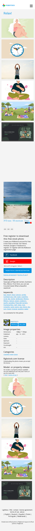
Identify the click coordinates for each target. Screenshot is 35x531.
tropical (14, 309)
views (9, 221)
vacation (21, 309)
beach (9, 295)
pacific (6, 303)
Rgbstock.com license (14, 358)
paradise (12, 303)
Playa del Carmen (21, 303)
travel (9, 309)
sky (29, 307)
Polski (28, 514)
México (6, 301)
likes (27, 221)
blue (13, 295)
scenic (17, 307)
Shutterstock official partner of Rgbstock (12, 522)
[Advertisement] (17, 162)
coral (5, 299)
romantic (7, 307)
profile (14, 325)
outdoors (23, 301)
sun (5, 309)
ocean (17, 301)
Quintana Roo (8, 305)
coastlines (7, 354)
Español (21, 514)
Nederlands (21, 516)
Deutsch (14, 514)
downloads (19, 221)
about (22, 512)
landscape (19, 299)
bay (5, 295)
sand (12, 307)
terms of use (13, 375)
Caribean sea (8, 297)
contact (15, 510)
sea (21, 307)
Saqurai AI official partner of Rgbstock (23, 522)
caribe (24, 295)
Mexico (26, 299)
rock (23, 305)
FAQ (6, 375)
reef (15, 305)
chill (14, 297)
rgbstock (10, 5)
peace (16, 354)
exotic (13, 299)
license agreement (25, 510)
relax (19, 305)
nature (11, 301)
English (7, 514)
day (9, 299)
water (26, 309)
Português (12, 516)
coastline (24, 297)
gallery (22, 325)
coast (19, 297)
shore (25, 307)
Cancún (18, 295)
